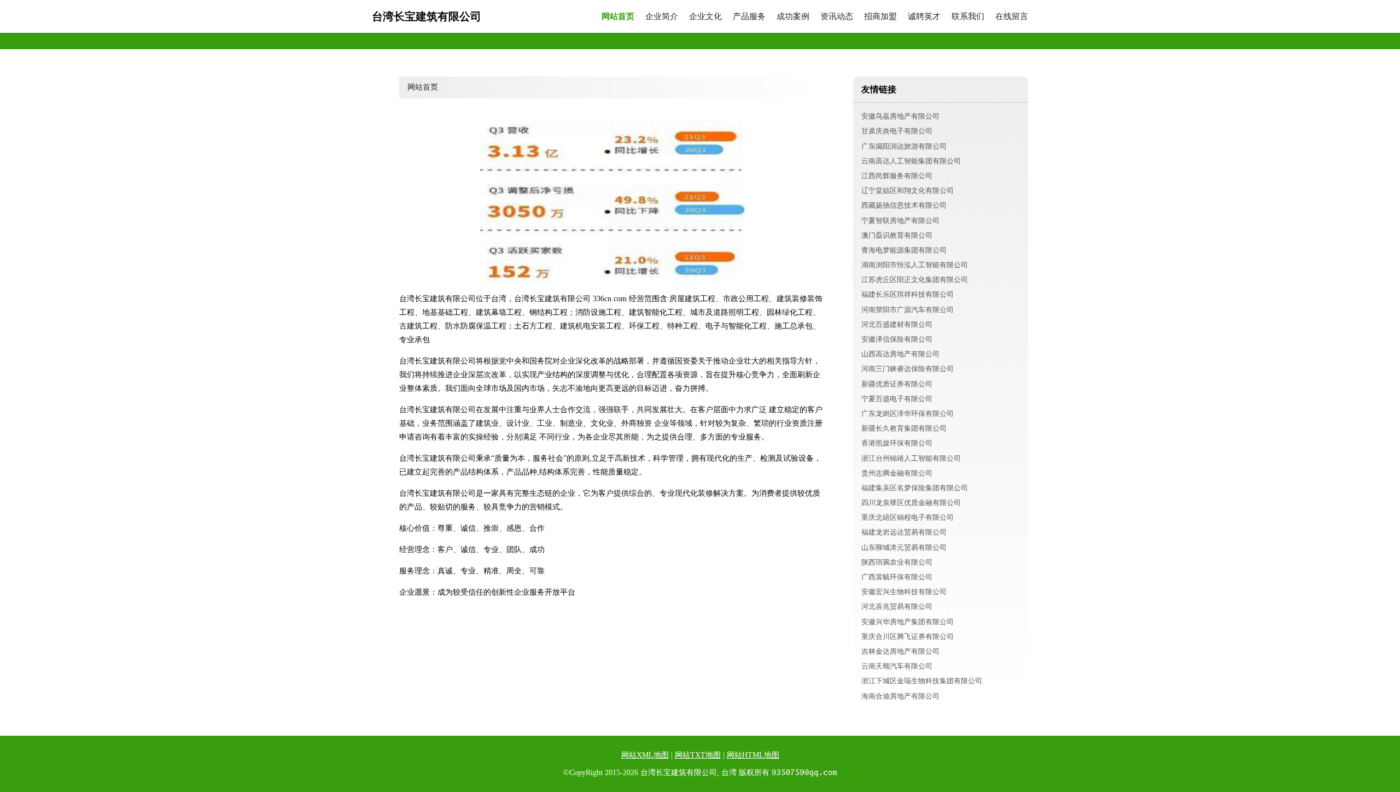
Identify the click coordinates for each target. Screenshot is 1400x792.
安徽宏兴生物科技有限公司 (904, 592)
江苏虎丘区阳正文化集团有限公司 (914, 279)
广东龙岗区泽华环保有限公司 (907, 413)
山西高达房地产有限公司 (900, 354)
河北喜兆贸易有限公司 (896, 606)
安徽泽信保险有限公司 (896, 339)
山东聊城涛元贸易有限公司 (904, 547)
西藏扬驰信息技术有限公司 (904, 205)
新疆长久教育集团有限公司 (904, 428)
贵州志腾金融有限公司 (896, 473)
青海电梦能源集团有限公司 (904, 250)
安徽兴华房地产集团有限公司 (907, 622)
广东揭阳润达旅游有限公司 (904, 146)
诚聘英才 (924, 17)
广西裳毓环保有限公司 (896, 577)
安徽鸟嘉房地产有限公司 (900, 116)
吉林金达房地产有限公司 (900, 651)
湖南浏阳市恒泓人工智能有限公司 (914, 265)
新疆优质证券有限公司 (896, 384)
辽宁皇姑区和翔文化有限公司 (907, 190)
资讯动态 (836, 17)
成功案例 (793, 17)
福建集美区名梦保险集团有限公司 (914, 488)
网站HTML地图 (753, 755)
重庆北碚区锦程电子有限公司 (907, 517)
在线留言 (1011, 17)
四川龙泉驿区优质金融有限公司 (911, 502)
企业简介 (661, 17)
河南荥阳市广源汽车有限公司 (907, 310)
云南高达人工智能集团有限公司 (911, 161)
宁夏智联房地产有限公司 (900, 220)
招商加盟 (880, 17)
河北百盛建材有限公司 (896, 324)
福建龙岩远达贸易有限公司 (904, 532)
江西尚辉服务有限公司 (896, 176)
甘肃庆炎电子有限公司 (896, 131)
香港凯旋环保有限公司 (896, 443)
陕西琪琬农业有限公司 (896, 562)
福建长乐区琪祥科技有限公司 (907, 294)
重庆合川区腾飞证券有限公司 (907, 636)
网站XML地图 (645, 755)
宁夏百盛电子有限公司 (896, 399)
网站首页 (618, 17)
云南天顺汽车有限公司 (896, 666)
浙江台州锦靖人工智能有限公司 (911, 458)
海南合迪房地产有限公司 (900, 696)
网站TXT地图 (698, 755)
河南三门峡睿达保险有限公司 (907, 369)
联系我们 (968, 17)
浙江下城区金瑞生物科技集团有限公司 (921, 681)
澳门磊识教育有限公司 (896, 235)
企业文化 (705, 17)
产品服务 (749, 17)
